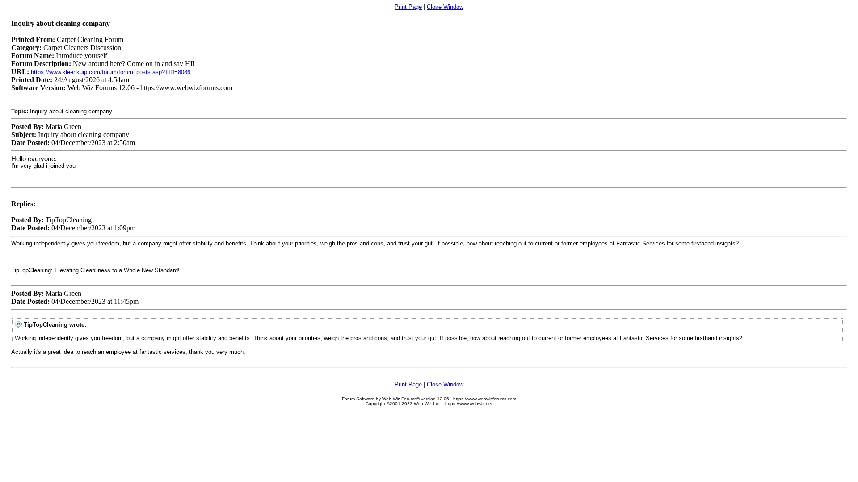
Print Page (408, 7)
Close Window (445, 7)
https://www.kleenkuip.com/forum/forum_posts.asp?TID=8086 (110, 72)
